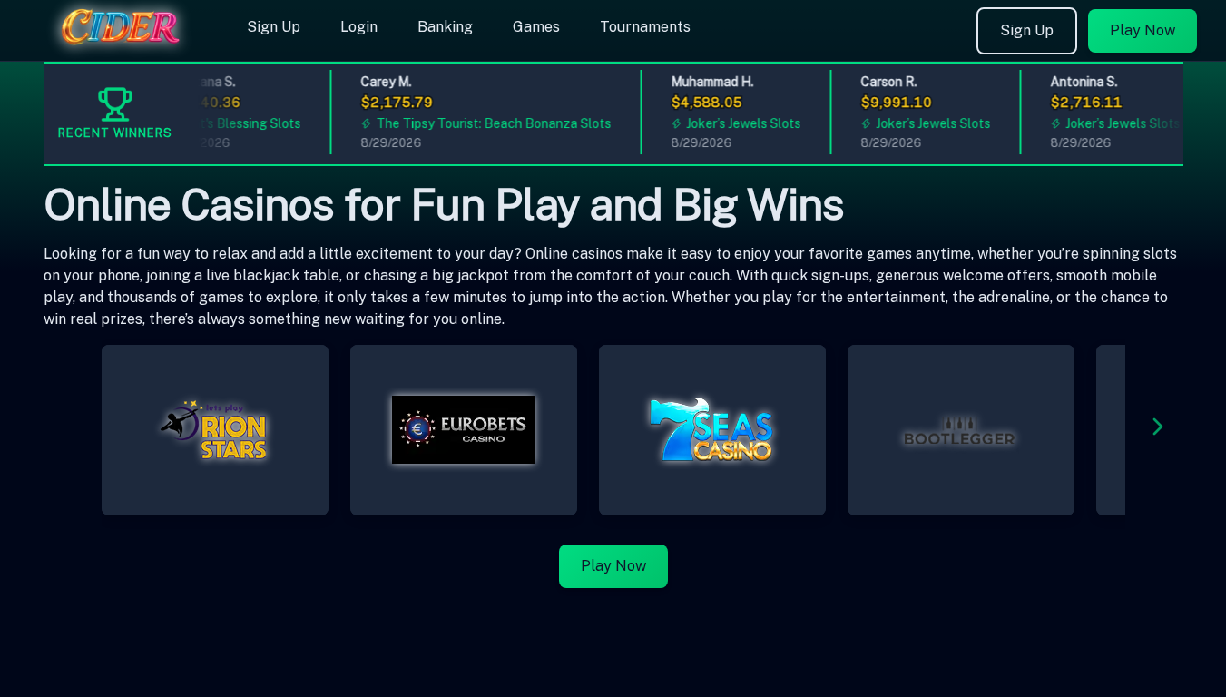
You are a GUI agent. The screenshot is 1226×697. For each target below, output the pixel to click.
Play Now (1142, 30)
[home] (120, 48)
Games (536, 26)
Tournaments (645, 26)
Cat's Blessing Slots (237, 123)
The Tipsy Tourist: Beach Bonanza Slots (488, 123)
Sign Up (273, 26)
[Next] (1158, 430)
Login (359, 26)
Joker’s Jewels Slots (739, 123)
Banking (445, 26)
